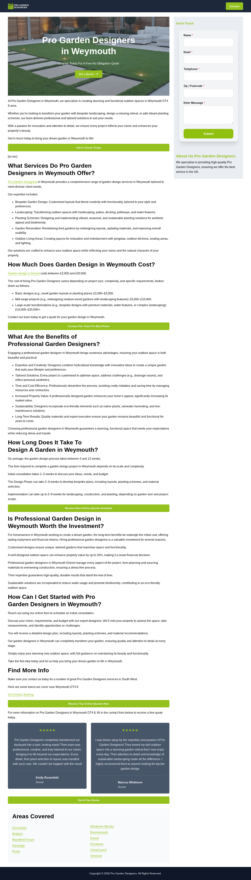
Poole (16, 851)
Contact (234, 6)
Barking (29, 694)
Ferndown (96, 844)
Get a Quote (86, 74)
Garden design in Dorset (24, 273)
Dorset (94, 838)
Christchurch (98, 850)
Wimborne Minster (102, 826)
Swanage (18, 845)
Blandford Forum (23, 839)
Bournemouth (99, 832)
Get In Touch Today (88, 147)
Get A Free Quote (88, 800)
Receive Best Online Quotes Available (88, 508)
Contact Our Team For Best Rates (89, 326)
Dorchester (15, 694)
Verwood (96, 855)
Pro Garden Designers (22, 181)
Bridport (17, 833)
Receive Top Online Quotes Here (88, 703)
